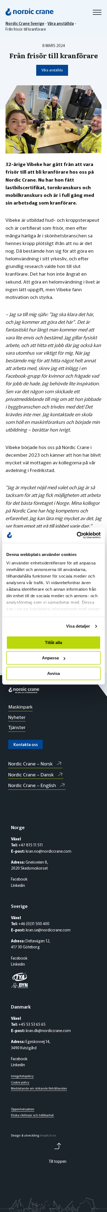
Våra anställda (52, 70)
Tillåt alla (53, 642)
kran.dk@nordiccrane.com (48, 1030)
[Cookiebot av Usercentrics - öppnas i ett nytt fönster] (77, 535)
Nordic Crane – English (32, 785)
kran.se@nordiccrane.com (48, 930)
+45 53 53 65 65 (32, 1024)
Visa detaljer (78, 626)
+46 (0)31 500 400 (33, 923)
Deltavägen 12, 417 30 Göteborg (30, 944)
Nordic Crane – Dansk (31, 774)
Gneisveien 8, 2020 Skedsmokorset (29, 865)
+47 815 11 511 (30, 844)
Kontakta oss (25, 744)
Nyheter (17, 716)
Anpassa (50, 657)
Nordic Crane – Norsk (30, 763)
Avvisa (53, 673)
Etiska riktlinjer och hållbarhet (32, 1115)
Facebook (19, 879)
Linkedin (18, 885)
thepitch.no (48, 1135)
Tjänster (17, 727)
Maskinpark (20, 706)
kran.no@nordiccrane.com (48, 851)
